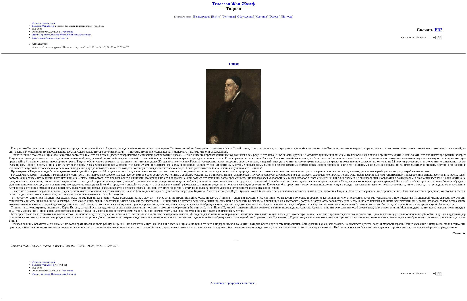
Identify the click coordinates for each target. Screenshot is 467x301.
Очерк (35, 34)
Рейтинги (229, 16)
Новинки (261, 16)
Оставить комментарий (43, 23)
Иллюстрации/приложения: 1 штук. (50, 38)
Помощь (287, 16)
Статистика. (67, 31)
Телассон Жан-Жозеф (233, 3)
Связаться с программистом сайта (233, 283)
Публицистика (58, 34)
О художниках (83, 34)
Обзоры (274, 16)
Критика (71, 34)
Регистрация (202, 16)
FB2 (438, 29)
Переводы (45, 34)
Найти (216, 16)
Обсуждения (245, 16)
